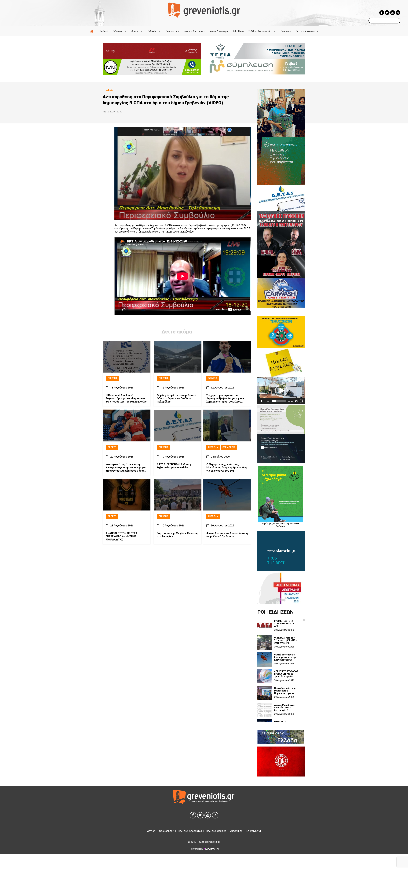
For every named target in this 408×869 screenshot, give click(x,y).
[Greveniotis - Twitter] (387, 12)
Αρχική (151, 830)
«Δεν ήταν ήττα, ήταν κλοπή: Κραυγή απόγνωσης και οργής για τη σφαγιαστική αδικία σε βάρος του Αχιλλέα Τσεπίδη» (126, 467)
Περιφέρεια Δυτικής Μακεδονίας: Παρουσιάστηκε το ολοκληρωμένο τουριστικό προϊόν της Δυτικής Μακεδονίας (286, 691)
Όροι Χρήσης (166, 830)
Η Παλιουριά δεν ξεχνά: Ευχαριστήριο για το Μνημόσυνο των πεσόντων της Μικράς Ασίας (126, 398)
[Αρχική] (92, 31)
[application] (281, 390)
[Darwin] (211, 849)
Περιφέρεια (228, 447)
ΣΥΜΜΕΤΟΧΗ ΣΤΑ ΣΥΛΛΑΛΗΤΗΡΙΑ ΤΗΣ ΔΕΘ (285, 623)
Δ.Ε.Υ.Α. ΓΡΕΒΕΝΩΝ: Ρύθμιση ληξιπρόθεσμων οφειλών (174, 466)
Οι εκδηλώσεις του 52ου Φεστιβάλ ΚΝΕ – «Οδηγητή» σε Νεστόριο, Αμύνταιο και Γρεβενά (287, 640)
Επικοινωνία (253, 830)
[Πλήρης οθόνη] (301, 401)
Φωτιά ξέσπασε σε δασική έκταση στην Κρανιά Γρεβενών (227, 535)
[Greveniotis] (204, 9)
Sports (212, 378)
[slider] (279, 401)
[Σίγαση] (296, 401)
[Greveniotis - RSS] (398, 12)
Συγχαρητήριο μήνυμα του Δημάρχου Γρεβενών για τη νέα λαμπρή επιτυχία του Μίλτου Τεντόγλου (225, 398)
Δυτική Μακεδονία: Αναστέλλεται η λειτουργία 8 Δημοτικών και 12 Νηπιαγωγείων (284, 707)
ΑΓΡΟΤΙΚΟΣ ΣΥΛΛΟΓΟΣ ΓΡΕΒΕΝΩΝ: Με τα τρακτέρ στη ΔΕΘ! (286, 674)
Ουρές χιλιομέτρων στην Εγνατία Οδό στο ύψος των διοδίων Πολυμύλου (177, 398)
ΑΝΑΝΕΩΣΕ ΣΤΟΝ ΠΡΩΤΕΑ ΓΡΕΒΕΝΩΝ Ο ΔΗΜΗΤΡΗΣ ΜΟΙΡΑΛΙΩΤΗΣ (121, 536)
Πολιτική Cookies (216, 830)
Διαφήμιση (236, 830)
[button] (281, 390)
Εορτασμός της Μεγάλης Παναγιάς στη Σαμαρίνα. (177, 535)
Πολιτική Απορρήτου (190, 830)
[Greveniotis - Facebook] (381, 12)
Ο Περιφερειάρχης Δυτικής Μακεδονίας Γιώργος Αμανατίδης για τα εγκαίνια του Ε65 (226, 467)
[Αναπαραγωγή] (261, 401)
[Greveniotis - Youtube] (392, 12)
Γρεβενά (112, 378)
